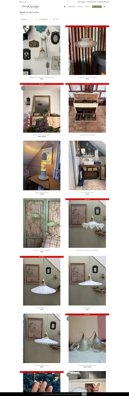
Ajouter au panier (38, 50)
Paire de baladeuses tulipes (87, 365)
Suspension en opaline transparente (87, 250)
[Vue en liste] (57, 19)
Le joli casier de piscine (87, 192)
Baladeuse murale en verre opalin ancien (41, 77)
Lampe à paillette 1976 (42, 192)
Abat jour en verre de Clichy (41, 250)
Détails (48, 50)
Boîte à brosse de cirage (87, 135)
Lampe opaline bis (41, 308)
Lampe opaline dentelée (41, 365)
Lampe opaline (87, 308)
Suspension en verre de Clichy (87, 77)
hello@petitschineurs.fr (103, 2)
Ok (84, 394)
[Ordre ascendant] (36, 19)
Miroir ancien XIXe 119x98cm (41, 135)
